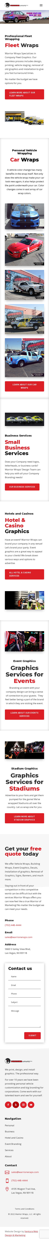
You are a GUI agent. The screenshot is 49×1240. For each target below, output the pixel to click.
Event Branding (13, 1143)
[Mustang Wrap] (24, 265)
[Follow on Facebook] (8, 1105)
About (8, 1156)
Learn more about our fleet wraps (22, 94)
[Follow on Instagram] (23, 1105)
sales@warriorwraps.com (18, 937)
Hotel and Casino (14, 1137)
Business (9, 1131)
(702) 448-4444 (13, 925)
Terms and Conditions (24, 1209)
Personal (9, 1125)
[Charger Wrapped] (24, 228)
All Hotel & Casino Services (20, 574)
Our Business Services (22, 487)
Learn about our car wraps (25, 386)
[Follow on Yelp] (16, 1105)
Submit (32, 1035)
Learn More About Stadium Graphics (24, 818)
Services (9, 1150)
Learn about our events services (24, 714)
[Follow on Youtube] (31, 1105)
